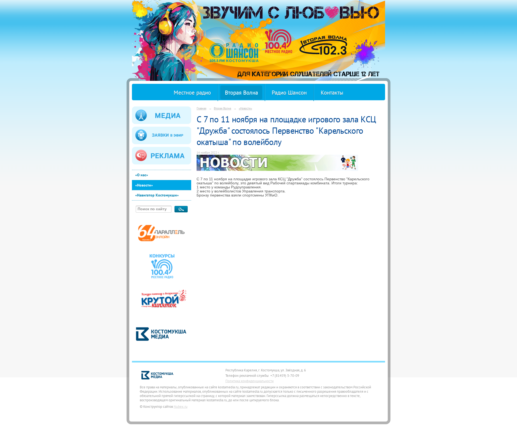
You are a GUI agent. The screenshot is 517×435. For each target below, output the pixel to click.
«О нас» (141, 174)
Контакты (332, 92)
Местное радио (192, 92)
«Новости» (144, 185)
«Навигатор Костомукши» (157, 195)
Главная (201, 108)
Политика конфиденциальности (249, 381)
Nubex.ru (180, 406)
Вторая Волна (241, 92)
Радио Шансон (289, 92)
